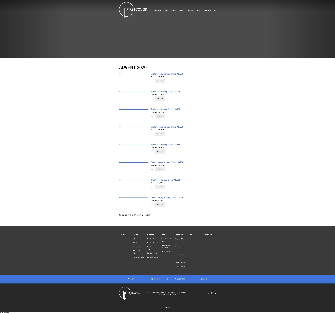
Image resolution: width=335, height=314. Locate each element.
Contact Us (137, 247)
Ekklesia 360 (167, 307)
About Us (136, 239)
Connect (173, 10)
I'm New (158, 10)
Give (198, 10)
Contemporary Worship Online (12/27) (167, 74)
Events (177, 251)
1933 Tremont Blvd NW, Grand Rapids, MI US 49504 (160, 292)
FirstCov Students (153, 243)
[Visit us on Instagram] (212, 293)
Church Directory (180, 267)
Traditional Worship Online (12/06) (165, 180)
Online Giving (179, 255)
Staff (135, 243)
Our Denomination (138, 257)
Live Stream (207, 10)
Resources (190, 10)
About (166, 10)
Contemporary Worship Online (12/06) (167, 198)
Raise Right (178, 259)
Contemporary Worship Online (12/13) (167, 162)
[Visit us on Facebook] (209, 293)
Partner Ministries (153, 257)
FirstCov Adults (152, 253)
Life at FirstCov (180, 243)
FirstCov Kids (151, 239)
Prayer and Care (180, 239)
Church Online (179, 247)
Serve (181, 10)
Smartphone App (180, 263)
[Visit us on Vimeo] (215, 293)
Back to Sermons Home (136, 215)
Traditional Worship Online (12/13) (165, 145)
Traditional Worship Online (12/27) (165, 92)
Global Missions (166, 251)
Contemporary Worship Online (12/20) (167, 127)
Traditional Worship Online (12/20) (165, 109)
